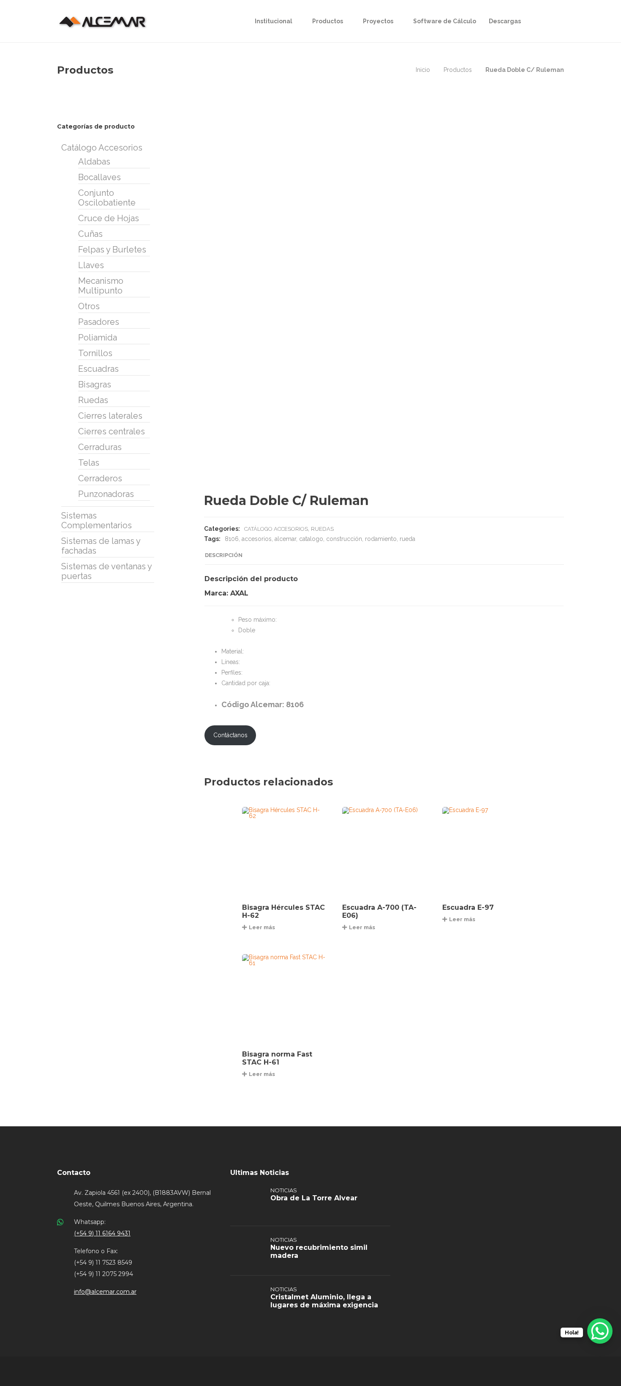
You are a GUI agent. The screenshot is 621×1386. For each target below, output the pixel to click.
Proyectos (378, 21)
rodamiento (381, 538)
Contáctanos (230, 735)
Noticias (283, 1190)
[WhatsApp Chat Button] (600, 1331)
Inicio (423, 69)
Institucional (273, 21)
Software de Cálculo (444, 21)
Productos (327, 21)
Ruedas (322, 529)
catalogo (311, 538)
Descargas (505, 21)
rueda (407, 538)
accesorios (257, 538)
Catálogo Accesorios (276, 529)
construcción (344, 538)
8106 (232, 538)
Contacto (73, 1173)
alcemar (285, 538)
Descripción (223, 555)
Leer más (262, 927)
